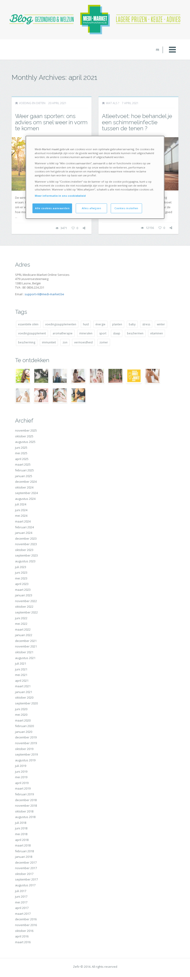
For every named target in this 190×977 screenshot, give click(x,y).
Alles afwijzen (91, 208)
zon (65, 342)
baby (132, 324)
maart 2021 (23, 686)
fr (157, 50)
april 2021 (21, 680)
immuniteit (49, 342)
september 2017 (26, 879)
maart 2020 (23, 720)
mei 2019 (21, 777)
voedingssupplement (32, 333)
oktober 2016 (24, 931)
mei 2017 (21, 902)
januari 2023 (23, 595)
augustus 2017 (25, 885)
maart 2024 (23, 521)
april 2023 (21, 584)
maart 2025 (23, 464)
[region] (95, 177)
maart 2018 (23, 845)
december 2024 (26, 481)
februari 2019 (24, 794)
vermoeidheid (83, 342)
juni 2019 (21, 771)
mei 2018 (21, 834)
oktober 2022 (24, 606)
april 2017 (21, 908)
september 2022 (26, 612)
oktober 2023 (24, 550)
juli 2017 (20, 891)
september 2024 (26, 493)
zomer (103, 342)
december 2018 (26, 800)
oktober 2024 (24, 487)
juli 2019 (20, 766)
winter (161, 324)
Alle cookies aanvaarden (52, 208)
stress (146, 324)
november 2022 (26, 601)
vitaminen (156, 333)
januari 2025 (23, 476)
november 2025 (26, 430)
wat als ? (112, 103)
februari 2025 (24, 470)
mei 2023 (21, 578)
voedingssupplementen (60, 324)
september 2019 (26, 754)
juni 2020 (21, 709)
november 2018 (26, 805)
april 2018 (21, 840)
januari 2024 (23, 533)
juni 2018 (21, 828)
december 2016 (26, 919)
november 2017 (26, 868)
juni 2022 (21, 618)
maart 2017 (23, 914)
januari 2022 (23, 635)
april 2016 (21, 936)
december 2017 (26, 862)
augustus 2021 (25, 658)
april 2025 (21, 459)
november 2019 (26, 743)
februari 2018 (24, 851)
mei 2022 (21, 624)
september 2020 (26, 703)
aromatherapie (63, 333)
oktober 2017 (24, 874)
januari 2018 (23, 857)
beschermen (135, 333)
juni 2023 (21, 572)
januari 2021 (23, 692)
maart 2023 (23, 590)
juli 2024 (20, 504)
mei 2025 (21, 453)
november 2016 (26, 925)
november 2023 (26, 544)
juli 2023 (20, 567)
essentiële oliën (28, 324)
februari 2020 (24, 726)
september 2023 (26, 555)
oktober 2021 (24, 652)
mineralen (85, 333)
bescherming (26, 342)
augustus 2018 (25, 817)
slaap (116, 333)
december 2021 (26, 641)
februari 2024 (24, 527)
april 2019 (21, 783)
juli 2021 (20, 663)
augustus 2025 (25, 442)
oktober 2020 (24, 697)
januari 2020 (23, 732)
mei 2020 (21, 715)
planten (117, 324)
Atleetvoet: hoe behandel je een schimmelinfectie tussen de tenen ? (137, 122)
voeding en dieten (32, 103)
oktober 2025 (24, 436)
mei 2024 (21, 515)
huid (86, 324)
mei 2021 (21, 675)
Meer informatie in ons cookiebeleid (60, 195)
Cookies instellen (126, 208)
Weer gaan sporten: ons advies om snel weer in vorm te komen (51, 122)
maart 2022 (23, 629)
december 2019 (26, 737)
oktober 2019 (24, 749)
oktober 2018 (24, 811)
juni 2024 (21, 510)
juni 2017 (21, 896)
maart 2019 (23, 788)
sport (102, 333)
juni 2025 (21, 447)
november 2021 (26, 646)
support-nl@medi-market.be (44, 294)
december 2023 (26, 538)
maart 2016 (23, 942)
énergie (100, 324)
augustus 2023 (25, 561)
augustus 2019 (25, 760)
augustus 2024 (25, 499)
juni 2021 (21, 669)
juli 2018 (20, 823)
